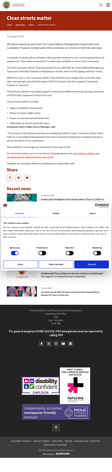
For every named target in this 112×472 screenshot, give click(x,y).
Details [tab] (56, 213)
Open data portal (81, 441)
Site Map (68, 441)
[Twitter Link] (48, 343)
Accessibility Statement (21, 441)
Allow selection (56, 264)
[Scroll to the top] (56, 428)
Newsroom (20, 24)
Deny (20, 264)
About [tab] (93, 213)
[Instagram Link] (56, 343)
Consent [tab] (19, 213)
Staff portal (95, 441)
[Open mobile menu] (108, 5)
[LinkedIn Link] (70, 343)
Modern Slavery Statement (55, 444)
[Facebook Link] (41, 343)
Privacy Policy (57, 441)
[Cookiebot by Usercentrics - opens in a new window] (97, 205)
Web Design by (49, 454)
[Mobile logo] (13, 5)
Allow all (92, 264)
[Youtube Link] (63, 343)
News (31, 24)
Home (9, 24)
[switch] (42, 253)
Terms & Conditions (41, 441)
